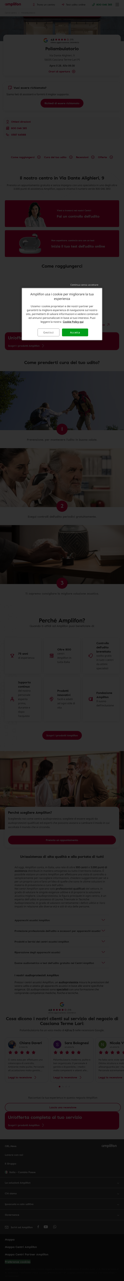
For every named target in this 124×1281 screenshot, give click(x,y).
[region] (62, 314)
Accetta (75, 332)
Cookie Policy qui (73, 321)
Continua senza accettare (84, 284)
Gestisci (48, 332)
